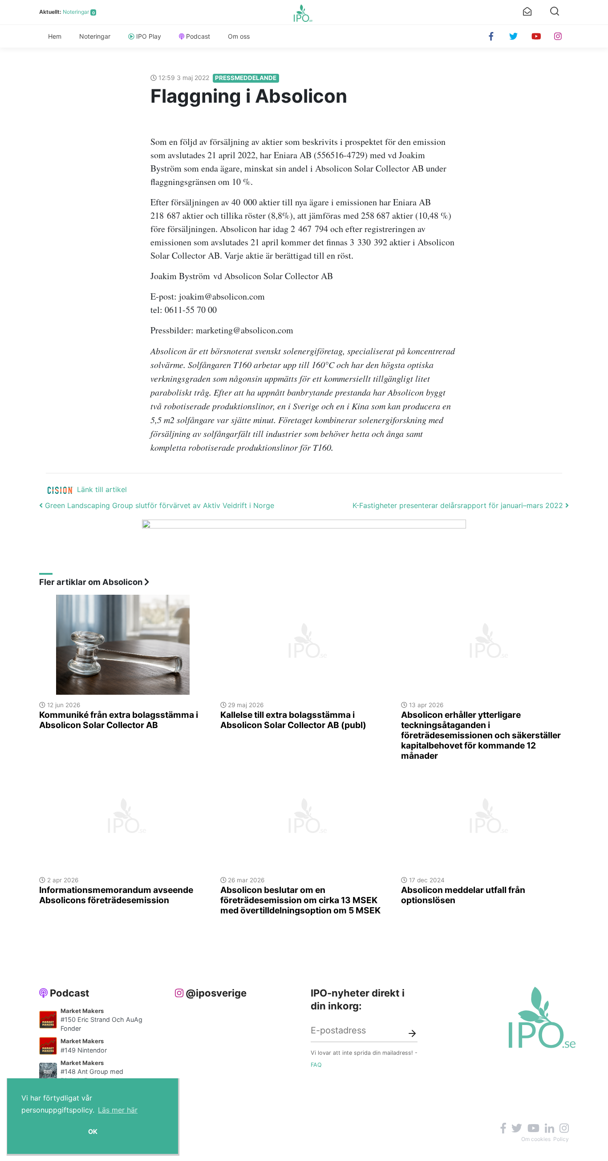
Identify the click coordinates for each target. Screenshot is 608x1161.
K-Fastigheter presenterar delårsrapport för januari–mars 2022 (459, 505)
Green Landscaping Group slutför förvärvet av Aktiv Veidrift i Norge (158, 505)
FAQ (316, 1064)
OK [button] (92, 1131)
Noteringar (76, 11)
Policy (561, 1139)
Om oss (239, 36)
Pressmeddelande (245, 77)
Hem (54, 36)
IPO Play (148, 36)
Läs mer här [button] (118, 1109)
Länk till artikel (102, 489)
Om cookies (536, 1139)
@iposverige (216, 993)
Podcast (198, 36)
